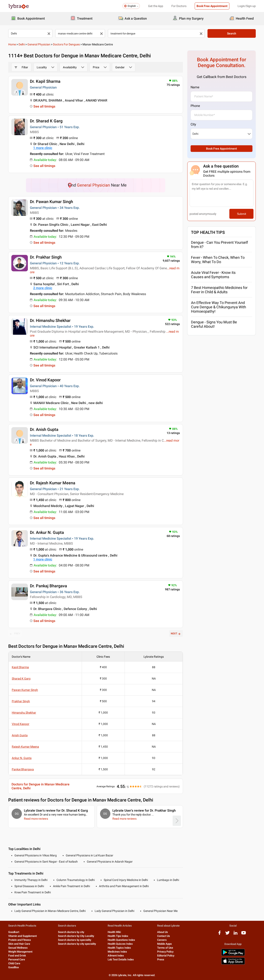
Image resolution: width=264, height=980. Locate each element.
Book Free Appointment (212, 6)
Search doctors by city (71, 932)
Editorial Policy (165, 955)
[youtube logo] (243, 934)
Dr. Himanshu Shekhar (50, 320)
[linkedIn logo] (235, 934)
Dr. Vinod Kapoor (45, 379)
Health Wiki (114, 932)
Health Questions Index (121, 939)
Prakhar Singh (21, 701)
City (193, 124)
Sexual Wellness (18, 947)
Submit (241, 213)
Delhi (22, 44)
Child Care (14, 963)
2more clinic (42, 288)
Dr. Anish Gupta (44, 429)
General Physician (38, 44)
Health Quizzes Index (120, 943)
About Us (162, 932)
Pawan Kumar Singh (25, 690)
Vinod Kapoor (20, 724)
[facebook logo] (219, 934)
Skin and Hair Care (19, 943)
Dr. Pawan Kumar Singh (51, 201)
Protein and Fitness (19, 939)
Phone (195, 106)
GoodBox (13, 967)
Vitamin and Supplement (22, 935)
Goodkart (13, 932)
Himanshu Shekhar (24, 712)
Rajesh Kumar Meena (25, 746)
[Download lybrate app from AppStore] (233, 963)
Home (12, 44)
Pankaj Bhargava (23, 769)
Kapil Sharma (20, 667)
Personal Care (16, 959)
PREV (17, 633)
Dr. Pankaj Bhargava (48, 585)
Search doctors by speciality (74, 939)
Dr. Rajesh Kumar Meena (52, 482)
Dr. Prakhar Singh (46, 257)
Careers (162, 939)
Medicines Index (117, 951)
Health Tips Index (118, 935)
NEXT (174, 633)
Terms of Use (165, 947)
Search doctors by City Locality (76, 935)
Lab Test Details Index (121, 959)
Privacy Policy (165, 951)
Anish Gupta (20, 735)
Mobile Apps (164, 943)
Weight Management (20, 951)
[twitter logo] (227, 934)
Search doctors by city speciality (77, 943)
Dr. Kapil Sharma (45, 81)
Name (195, 87)
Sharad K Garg (21, 678)
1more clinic (42, 148)
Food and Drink (17, 955)
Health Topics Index (119, 947)
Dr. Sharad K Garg (46, 120)
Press (160, 959)
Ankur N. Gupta (22, 758)
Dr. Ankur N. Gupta (47, 532)
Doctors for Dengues (66, 44)
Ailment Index (116, 955)
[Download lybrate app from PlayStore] (233, 955)
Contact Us (163, 935)
